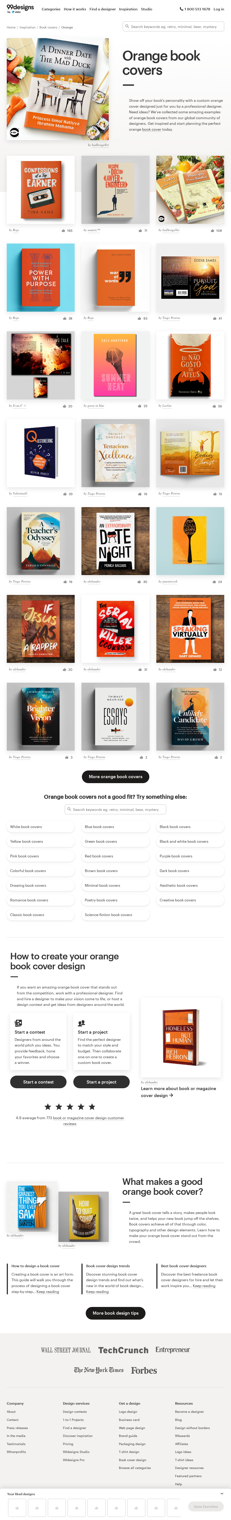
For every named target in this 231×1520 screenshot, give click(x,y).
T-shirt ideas (184, 1460)
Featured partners (188, 1476)
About (11, 1411)
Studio (146, 9)
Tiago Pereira (171, 318)
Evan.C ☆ (19, 405)
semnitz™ (94, 230)
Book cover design (132, 1460)
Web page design (132, 1428)
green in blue (96, 405)
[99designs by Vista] (20, 9)
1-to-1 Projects (73, 1420)
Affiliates (181, 1444)
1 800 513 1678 (197, 9)
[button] (222, 1493)
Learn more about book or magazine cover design (178, 1092)
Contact (12, 1420)
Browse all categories (135, 1468)
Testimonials (16, 1444)
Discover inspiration (77, 1436)
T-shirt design (129, 1452)
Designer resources (189, 1468)
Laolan (166, 405)
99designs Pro (73, 1460)
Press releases (17, 1428)
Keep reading (48, 1291)
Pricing (68, 1444)
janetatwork (169, 581)
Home (11, 27)
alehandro (94, 581)
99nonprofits (16, 1452)
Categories (51, 9)
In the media (16, 1436)
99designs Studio (76, 1452)
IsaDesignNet (100, 145)
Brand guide (128, 1436)
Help (178, 1484)
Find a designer (103, 9)
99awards (182, 1436)
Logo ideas (183, 1452)
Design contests (75, 1411)
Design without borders (192, 1428)
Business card (129, 1420)
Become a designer (189, 1411)
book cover (151, 129)
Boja (16, 230)
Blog (178, 1420)
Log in (219, 9)
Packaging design (132, 1444)
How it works (75, 9)
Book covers (48, 27)
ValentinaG (20, 493)
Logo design (128, 1411)
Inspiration (128, 9)
